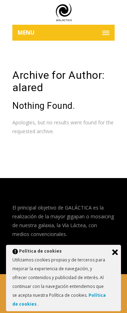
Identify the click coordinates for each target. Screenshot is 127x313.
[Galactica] (63, 12)
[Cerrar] (115, 252)
